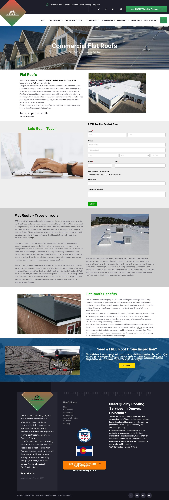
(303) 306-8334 (27, 116)
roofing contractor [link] (56, 80)
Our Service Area (29, 467)
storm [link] (139, 327)
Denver (122, 416)
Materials (122, 20)
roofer (26, 441)
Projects (135, 20)
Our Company (55, 20)
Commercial (107, 20)
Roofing (120, 447)
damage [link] (30, 237)
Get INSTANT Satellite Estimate (145, 9)
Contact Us (150, 20)
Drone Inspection (74, 20)
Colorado (128, 416)
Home (42, 20)
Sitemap (66, 423)
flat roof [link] (36, 83)
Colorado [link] (71, 80)
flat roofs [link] (58, 221)
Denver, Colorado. (29, 438)
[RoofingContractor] (84, 435)
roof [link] (65, 99)
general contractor (118, 430)
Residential (92, 20)
